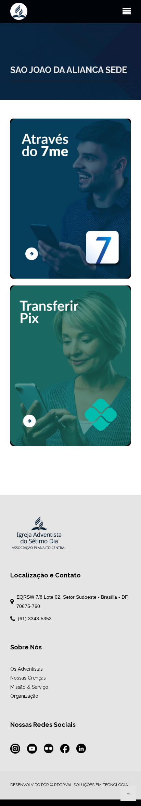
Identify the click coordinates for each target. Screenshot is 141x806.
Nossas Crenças (28, 678)
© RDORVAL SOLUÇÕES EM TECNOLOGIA (89, 784)
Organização (24, 696)
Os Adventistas (26, 669)
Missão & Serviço (29, 687)
